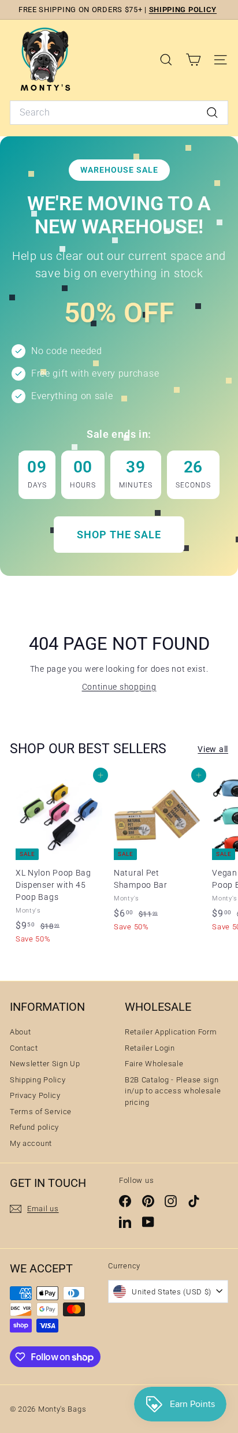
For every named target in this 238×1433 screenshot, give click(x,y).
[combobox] (119, 113)
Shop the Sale (119, 534)
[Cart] (193, 60)
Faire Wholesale (154, 1063)
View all (213, 749)
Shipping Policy (38, 1079)
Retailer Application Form (171, 1032)
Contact (24, 1048)
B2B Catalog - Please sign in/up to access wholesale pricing (173, 1091)
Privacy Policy (35, 1095)
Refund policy (34, 1127)
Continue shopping (119, 686)
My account (31, 1143)
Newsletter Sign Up (45, 1063)
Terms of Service (41, 1111)
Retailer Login (150, 1048)
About (20, 1032)
